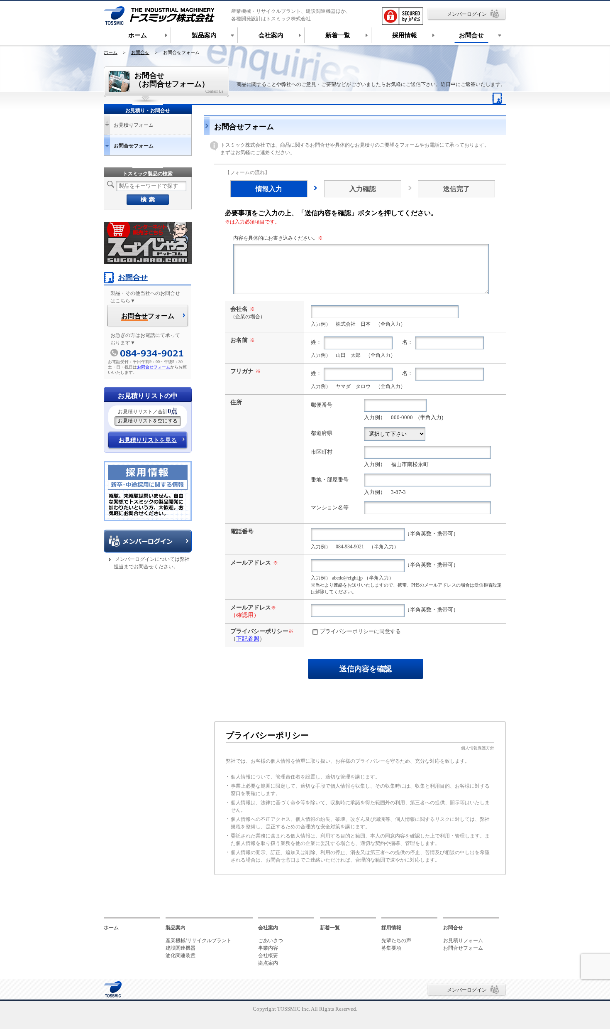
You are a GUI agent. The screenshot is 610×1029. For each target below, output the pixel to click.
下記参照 (247, 639)
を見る (148, 440)
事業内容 (268, 948)
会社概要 (268, 955)
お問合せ (140, 52)
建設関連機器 (180, 948)
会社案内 (268, 928)
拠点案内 (268, 963)
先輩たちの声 (396, 940)
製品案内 (175, 928)
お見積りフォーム (134, 125)
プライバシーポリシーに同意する (360, 631)
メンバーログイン (467, 14)
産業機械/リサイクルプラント (199, 940)
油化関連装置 (180, 955)
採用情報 (391, 928)
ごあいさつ (270, 940)
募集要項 (391, 948)
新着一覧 (330, 928)
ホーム (110, 52)
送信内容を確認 (365, 669)
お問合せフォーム (153, 367)
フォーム (147, 315)
